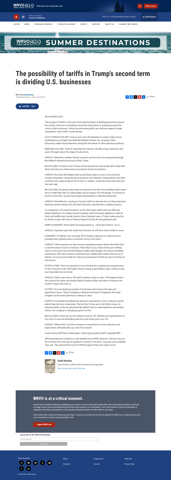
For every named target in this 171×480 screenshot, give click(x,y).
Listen (16, 24)
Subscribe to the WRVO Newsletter (35, 435)
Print (152, 96)
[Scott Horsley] (50, 366)
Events (83, 24)
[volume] (23, 17)
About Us (109, 24)
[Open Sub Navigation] (21, 24)
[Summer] (85, 42)
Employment (98, 459)
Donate (151, 6)
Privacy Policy (129, 464)
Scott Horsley (28, 95)
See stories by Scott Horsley (71, 368)
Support (96, 24)
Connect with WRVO (128, 24)
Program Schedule (43, 24)
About (65, 459)
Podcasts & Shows (66, 24)
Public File (128, 459)
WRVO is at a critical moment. (58, 398)
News (26, 24)
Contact (97, 464)
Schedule (66, 464)
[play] (16, 17)
